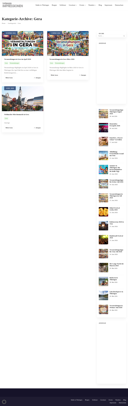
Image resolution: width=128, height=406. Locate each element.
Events (82, 5)
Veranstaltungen (14, 63)
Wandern (91, 5)
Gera (6, 63)
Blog (100, 5)
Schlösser (63, 5)
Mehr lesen (9, 77)
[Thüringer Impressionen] (13, 5)
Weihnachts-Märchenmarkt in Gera (16, 114)
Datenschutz (119, 5)
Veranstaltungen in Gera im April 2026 (17, 59)
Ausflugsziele (12, 23)
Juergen (38, 77)
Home (3, 23)
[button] (4, 402)
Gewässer (72, 5)
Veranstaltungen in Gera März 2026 (61, 59)
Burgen (54, 5)
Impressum (108, 5)
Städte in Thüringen (42, 5)
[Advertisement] (111, 74)
